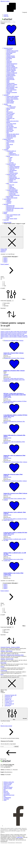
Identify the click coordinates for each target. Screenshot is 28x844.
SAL (4, 796)
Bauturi (5, 213)
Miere (7, 148)
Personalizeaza (11, 842)
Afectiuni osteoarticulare (11, 67)
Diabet (7, 82)
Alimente (5, 104)
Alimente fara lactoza (11, 136)
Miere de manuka (10, 140)
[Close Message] (12, 231)
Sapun (10, 186)
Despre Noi (6, 792)
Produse (4, 249)
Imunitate (8, 54)
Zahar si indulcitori (10, 108)
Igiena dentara (12, 188)
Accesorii (11, 162)
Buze (10, 160)
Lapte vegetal (9, 216)
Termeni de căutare (7, 783)
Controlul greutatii (10, 74)
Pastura (8, 145)
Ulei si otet (8, 105)
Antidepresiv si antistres (11, 84)
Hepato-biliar (9, 53)
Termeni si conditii (7, 788)
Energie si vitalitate (10, 66)
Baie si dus (11, 184)
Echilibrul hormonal (10, 75)
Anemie (8, 93)
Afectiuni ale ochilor (11, 69)
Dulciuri (8, 109)
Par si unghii (9, 91)
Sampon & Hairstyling (14, 195)
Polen (7, 143)
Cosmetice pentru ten (11, 164)
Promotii (5, 212)
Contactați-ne (6, 785)
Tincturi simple (9, 100)
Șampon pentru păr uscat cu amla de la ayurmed (16, 332)
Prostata (8, 59)
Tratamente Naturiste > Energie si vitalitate (10, 647)
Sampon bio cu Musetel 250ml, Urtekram (13, 353)
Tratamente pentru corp (14, 178)
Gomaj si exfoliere (13, 182)
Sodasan (2, 666)
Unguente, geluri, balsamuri (12, 96)
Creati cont (5, 16)
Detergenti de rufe (10, 205)
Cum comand (6, 793)
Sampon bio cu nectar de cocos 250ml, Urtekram (15, 493)
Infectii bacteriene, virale (11, 87)
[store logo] (7, 20)
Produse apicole (7, 139)
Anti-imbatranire (13, 170)
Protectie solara (9, 196)
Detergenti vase (9, 209)
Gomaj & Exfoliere (13, 173)
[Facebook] (15, 825)
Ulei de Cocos (12, 106)
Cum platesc (6, 798)
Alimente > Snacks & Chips (7, 658)
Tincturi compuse (10, 101)
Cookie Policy (19, 837)
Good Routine (4, 670)
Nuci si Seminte (9, 114)
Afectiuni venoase (10, 83)
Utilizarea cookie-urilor (8, 782)
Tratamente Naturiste (8, 48)
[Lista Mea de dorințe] (11, 34)
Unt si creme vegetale (11, 123)
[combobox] (7, 22)
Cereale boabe (9, 124)
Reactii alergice (9, 76)
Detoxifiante (9, 58)
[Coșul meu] (11, 45)
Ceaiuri (8, 217)
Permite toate (4, 842)
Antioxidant (9, 61)
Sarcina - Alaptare (10, 71)
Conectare (5, 14)
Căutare (2, 23)
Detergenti (5, 204)
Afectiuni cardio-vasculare (12, 50)
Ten (10, 161)
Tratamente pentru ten (14, 167)
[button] (1, 279)
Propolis (8, 147)
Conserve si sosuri (10, 113)
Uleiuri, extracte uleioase (12, 97)
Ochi (10, 158)
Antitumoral (9, 49)
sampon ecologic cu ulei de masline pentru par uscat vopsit (14, 335)
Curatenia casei (9, 210)
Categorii (3, 250)
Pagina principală (7, 222)
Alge (7, 110)
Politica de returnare (7, 787)
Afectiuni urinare (10, 65)
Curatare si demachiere (14, 166)
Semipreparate (9, 137)
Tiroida (8, 80)
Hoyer (2, 674)
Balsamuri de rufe (10, 206)
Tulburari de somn (10, 85)
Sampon (11, 152)
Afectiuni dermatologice (11, 63)
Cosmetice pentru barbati (12, 190)
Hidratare (11, 171)
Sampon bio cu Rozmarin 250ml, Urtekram (14, 370)
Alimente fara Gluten (11, 135)
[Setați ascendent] (11, 319)
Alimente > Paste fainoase (6, 651)
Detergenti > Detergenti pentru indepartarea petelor (12, 655)
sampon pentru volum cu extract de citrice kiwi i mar (12, 334)
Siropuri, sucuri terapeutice (12, 98)
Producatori (6, 219)
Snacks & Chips (10, 130)
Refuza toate (18, 842)
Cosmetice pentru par (11, 151)
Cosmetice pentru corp (11, 174)
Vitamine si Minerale (11, 70)
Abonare (16, 746)
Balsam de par (12, 153)
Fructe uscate (9, 117)
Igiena (7, 183)
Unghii (10, 157)
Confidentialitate (7, 797)
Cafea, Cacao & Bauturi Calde (13, 214)
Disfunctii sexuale (10, 79)
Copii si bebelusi (7, 199)
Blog (4, 789)
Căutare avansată (7, 784)
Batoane (8, 122)
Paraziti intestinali (10, 88)
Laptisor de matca (10, 141)
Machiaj (8, 156)
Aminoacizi (9, 62)
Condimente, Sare (10, 118)
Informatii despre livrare (8, 795)
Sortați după (3, 300)
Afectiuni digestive (10, 56)
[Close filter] (12, 683)
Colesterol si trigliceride (11, 72)
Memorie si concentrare (11, 92)
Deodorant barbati (13, 191)
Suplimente (6, 95)
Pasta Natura (3, 662)
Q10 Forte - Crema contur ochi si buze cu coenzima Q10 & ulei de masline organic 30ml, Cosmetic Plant (14, 395)
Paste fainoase (9, 111)
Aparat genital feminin (11, 89)
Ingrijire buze (12, 165)
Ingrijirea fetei (12, 193)
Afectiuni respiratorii (11, 52)
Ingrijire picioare (13, 177)
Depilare (11, 180)
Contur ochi (12, 169)
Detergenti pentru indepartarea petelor (14, 208)
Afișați (2, 276)
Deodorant (11, 187)
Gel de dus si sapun (13, 192)
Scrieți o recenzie (7, 354)
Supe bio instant (10, 126)
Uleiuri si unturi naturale (11, 197)
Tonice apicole (9, 144)
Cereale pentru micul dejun (12, 121)
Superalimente (9, 128)
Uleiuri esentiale (10, 102)
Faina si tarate (9, 131)
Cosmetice (5, 149)
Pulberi (8, 119)
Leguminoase (9, 115)
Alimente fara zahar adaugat (12, 134)
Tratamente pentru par (14, 154)
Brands (3, 251)
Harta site (5, 791)
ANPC (5, 800)
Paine (7, 132)
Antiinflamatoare (10, 78)
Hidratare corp (12, 179)
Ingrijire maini (12, 175)
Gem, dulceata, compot (11, 127)
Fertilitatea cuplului (10, 57)
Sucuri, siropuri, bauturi (11, 218)
